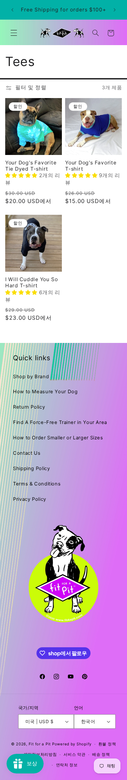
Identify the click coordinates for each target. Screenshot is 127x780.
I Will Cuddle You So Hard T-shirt (31, 282)
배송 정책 (101, 754)
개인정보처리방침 (40, 754)
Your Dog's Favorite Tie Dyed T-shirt (31, 166)
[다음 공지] (114, 10)
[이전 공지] (12, 10)
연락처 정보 (67, 765)
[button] (13, 33)
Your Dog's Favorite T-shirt (91, 166)
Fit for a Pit (40, 744)
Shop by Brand (31, 377)
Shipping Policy (31, 468)
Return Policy (29, 407)
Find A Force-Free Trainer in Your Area (60, 422)
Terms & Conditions (37, 484)
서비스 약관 (74, 754)
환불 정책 (107, 744)
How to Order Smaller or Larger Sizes (58, 438)
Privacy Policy (29, 499)
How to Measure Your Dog (45, 392)
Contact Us (26, 453)
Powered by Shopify (72, 744)
